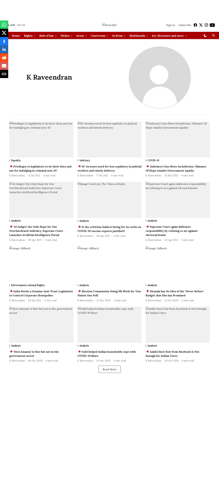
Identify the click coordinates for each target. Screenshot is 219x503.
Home (16, 35)
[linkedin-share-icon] (4, 51)
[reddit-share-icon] (4, 59)
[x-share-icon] (4, 34)
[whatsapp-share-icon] (4, 26)
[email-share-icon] (4, 67)
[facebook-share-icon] (4, 43)
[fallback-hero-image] (41, 139)
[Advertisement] (109, 9)
